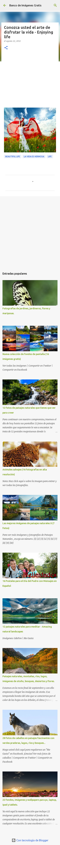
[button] (6, 48)
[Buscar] (55, 5)
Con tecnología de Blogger (32, 840)
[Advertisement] (30, 81)
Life (50, 156)
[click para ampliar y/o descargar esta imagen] (30, 130)
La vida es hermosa (34, 156)
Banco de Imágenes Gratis (25, 5)
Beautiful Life (12, 156)
